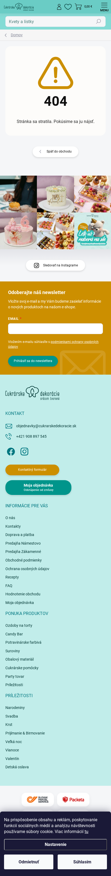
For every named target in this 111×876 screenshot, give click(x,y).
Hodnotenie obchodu (22, 594)
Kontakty (13, 526)
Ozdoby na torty (18, 625)
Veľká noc (13, 742)
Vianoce (12, 750)
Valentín (12, 758)
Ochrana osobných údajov (27, 569)
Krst (8, 724)
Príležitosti (14, 685)
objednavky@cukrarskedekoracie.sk (46, 426)
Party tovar (14, 676)
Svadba (11, 716)
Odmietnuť (29, 861)
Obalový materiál (19, 659)
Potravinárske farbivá (23, 642)
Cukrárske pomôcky (22, 668)
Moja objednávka (19, 602)
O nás (10, 518)
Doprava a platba (19, 535)
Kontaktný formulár (32, 470)
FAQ (8, 586)
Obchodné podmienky (23, 560)
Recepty (12, 577)
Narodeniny (15, 707)
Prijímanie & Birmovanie (25, 733)
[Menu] (104, 6)
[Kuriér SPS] (37, 799)
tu (86, 831)
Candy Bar (14, 634)
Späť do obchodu (59, 151)
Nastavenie (56, 844)
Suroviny (12, 651)
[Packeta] (73, 799)
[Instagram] (23, 450)
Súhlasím (82, 861)
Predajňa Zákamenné (23, 551)
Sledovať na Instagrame (60, 265)
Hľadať (98, 21)
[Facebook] (10, 450)
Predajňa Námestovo (23, 543)
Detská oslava (17, 767)
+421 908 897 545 (31, 436)
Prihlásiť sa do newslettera (33, 361)
